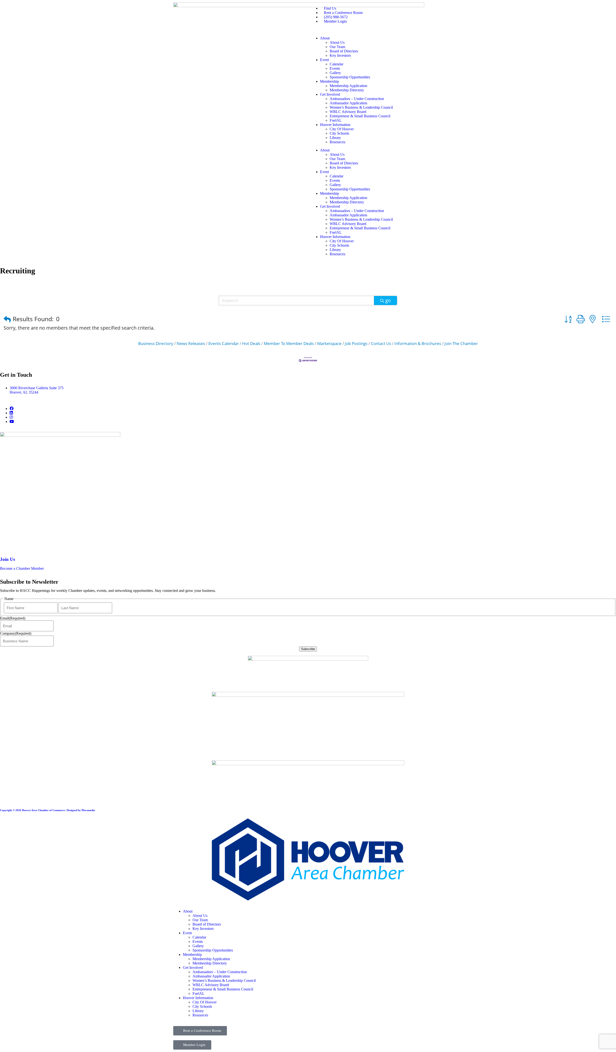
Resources (337, 142)
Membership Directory (347, 90)
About (325, 38)
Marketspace (329, 343)
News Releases (191, 343)
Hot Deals (251, 343)
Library (335, 138)
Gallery (335, 73)
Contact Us (381, 343)
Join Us (7, 559)
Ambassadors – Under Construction (357, 99)
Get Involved (330, 94)
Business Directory (155, 343)
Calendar (336, 64)
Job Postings (356, 343)
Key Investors (340, 55)
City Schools (339, 133)
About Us (337, 42)
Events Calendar (223, 343)
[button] (7, 319)
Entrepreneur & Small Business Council (360, 116)
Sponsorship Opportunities (350, 77)
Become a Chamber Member (22, 568)
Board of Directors (344, 51)
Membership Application (348, 86)
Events (335, 68)
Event (324, 60)
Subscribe (308, 649)
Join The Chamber (461, 343)
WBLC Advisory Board (348, 112)
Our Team (337, 47)
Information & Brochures (417, 343)
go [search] (388, 300)
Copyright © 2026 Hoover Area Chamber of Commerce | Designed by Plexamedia (47, 810)
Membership (329, 81)
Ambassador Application (348, 103)
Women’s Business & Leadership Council (361, 107)
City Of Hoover (342, 129)
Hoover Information (335, 125)
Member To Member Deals (289, 343)
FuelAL (336, 120)
